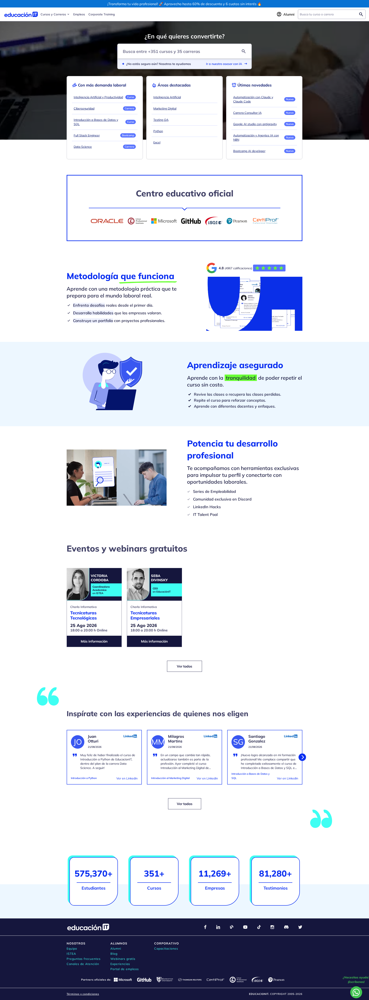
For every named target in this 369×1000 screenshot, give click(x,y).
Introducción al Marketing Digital (170, 778)
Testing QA (160, 120)
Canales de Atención (83, 964)
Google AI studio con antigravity (255, 124)
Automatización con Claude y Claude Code (253, 99)
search (243, 51)
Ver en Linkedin (127, 778)
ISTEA (71, 954)
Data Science (83, 147)
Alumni (115, 948)
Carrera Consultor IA (247, 113)
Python (158, 131)
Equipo (72, 948)
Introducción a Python (84, 778)
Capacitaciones (166, 948)
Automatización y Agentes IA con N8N (256, 137)
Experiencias (120, 964)
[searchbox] (328, 14)
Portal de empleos (124, 969)
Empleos (79, 14)
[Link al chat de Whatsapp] (356, 992)
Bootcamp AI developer (249, 151)
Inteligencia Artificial (167, 97)
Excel (156, 142)
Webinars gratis (122, 959)
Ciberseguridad (84, 108)
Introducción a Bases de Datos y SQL (96, 122)
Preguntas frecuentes (84, 959)
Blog (113, 954)
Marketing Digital (164, 108)
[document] (104, 760)
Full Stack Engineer (87, 135)
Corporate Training (101, 14)
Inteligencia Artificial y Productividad (98, 97)
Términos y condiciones (83, 994)
